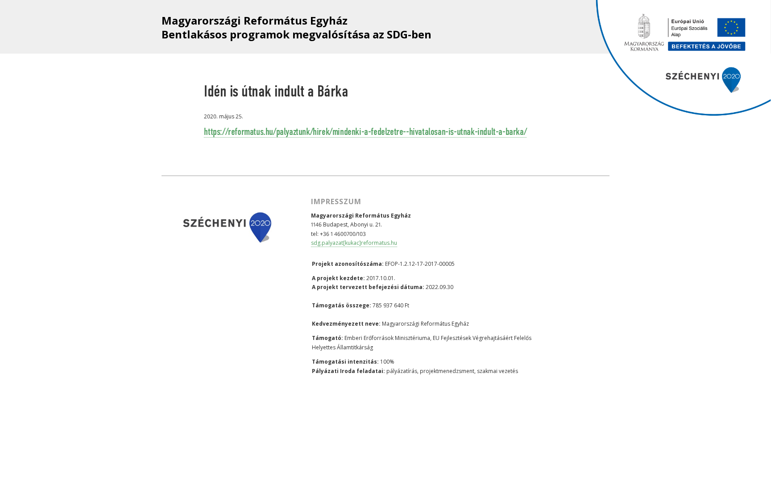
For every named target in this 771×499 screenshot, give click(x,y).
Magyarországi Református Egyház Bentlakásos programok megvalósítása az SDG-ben (296, 27)
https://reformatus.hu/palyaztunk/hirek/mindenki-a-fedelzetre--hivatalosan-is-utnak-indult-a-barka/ (365, 132)
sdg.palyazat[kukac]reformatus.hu (354, 243)
